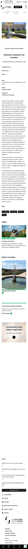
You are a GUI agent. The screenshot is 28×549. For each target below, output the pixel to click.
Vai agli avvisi (14, 490)
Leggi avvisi (19, 1)
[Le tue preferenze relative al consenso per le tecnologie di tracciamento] (25, 546)
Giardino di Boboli (6, 89)
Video (19, 547)
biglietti (17, 7)
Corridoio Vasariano (10, 535)
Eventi (8, 547)
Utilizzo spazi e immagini (11, 540)
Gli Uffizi (7, 528)
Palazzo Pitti (8, 531)
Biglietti (7, 538)
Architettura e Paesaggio (8, 94)
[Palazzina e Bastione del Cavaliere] (6, 7)
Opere (14, 547)
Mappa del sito (8, 542)
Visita (3, 547)
